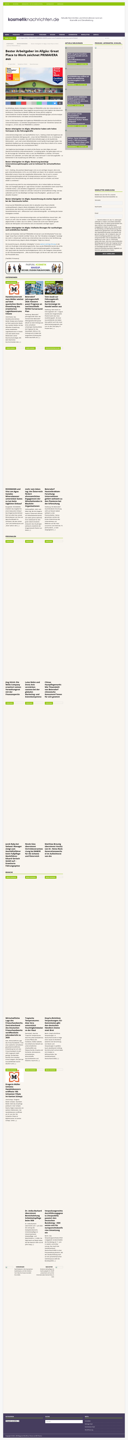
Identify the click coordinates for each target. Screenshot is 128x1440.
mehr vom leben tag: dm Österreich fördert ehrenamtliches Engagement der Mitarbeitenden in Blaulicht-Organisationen (34, 497)
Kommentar (73, 34)
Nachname (98, 207)
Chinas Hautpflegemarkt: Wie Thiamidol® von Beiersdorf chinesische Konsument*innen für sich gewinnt (53, 689)
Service (96, 34)
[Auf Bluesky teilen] (54, 103)
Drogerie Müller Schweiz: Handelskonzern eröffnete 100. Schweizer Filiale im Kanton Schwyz (14, 1090)
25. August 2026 (79, 105)
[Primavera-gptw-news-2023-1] (34, 98)
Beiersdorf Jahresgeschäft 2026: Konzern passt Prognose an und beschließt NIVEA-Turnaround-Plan (34, 304)
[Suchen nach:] (113, 38)
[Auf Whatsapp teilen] (39, 103)
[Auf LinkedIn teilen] (18, 103)
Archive (7, 4)
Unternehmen (29, 34)
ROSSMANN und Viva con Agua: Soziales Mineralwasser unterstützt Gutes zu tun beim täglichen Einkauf (14, 496)
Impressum (60, 4)
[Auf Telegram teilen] (49, 103)
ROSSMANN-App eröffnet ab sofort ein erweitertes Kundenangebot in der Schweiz (78, 79)
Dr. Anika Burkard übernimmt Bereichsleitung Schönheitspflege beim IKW (33, 1216)
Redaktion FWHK (22, 64)
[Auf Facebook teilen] (8, 103)
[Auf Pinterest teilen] (23, 103)
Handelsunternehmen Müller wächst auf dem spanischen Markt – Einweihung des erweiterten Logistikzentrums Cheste (15, 305)
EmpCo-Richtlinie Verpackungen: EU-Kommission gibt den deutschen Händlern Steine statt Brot (53, 1024)
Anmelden (88, 1421)
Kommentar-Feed (90, 1427)
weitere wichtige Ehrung (48, 244)
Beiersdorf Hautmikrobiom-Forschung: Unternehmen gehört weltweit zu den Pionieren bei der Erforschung (53, 496)
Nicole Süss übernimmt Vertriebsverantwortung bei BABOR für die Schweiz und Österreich (34, 850)
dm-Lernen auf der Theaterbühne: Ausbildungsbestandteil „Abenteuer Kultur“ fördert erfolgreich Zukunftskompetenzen (78, 119)
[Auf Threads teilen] (60, 103)
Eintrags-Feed (88, 1424)
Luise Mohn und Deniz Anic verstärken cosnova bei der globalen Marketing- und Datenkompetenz (33, 689)
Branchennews (34, 64)
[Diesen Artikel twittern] (13, 103)
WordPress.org (89, 1430)
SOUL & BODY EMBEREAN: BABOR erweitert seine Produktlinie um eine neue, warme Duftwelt (78, 100)
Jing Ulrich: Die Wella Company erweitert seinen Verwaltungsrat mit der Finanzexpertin (13, 688)
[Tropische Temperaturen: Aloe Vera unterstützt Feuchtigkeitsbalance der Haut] (34, 946)
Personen (42, 34)
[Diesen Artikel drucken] (34, 103)
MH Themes (39, 1436)
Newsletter (85, 34)
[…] (20, 342)
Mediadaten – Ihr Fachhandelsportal (32, 4)
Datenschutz (50, 4)
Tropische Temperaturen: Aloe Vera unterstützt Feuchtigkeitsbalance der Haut (34, 1024)
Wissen (52, 34)
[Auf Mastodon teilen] (44, 103)
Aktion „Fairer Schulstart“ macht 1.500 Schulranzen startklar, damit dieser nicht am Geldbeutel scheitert (78, 141)
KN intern (15, 4)
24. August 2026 (82, 126)
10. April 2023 (11, 64)
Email (96, 213)
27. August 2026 (83, 64)
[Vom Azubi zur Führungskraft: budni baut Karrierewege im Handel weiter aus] (54, 288)
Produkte (16, 34)
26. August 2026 (82, 84)
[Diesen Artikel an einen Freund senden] (28, 103)
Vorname (97, 200)
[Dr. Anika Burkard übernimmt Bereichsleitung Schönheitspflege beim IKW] (34, 1139)
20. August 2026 (83, 146)
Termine (62, 34)
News (7, 34)
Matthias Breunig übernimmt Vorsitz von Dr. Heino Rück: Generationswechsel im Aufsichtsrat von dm (54, 850)
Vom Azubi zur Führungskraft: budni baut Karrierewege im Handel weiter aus (53, 301)
